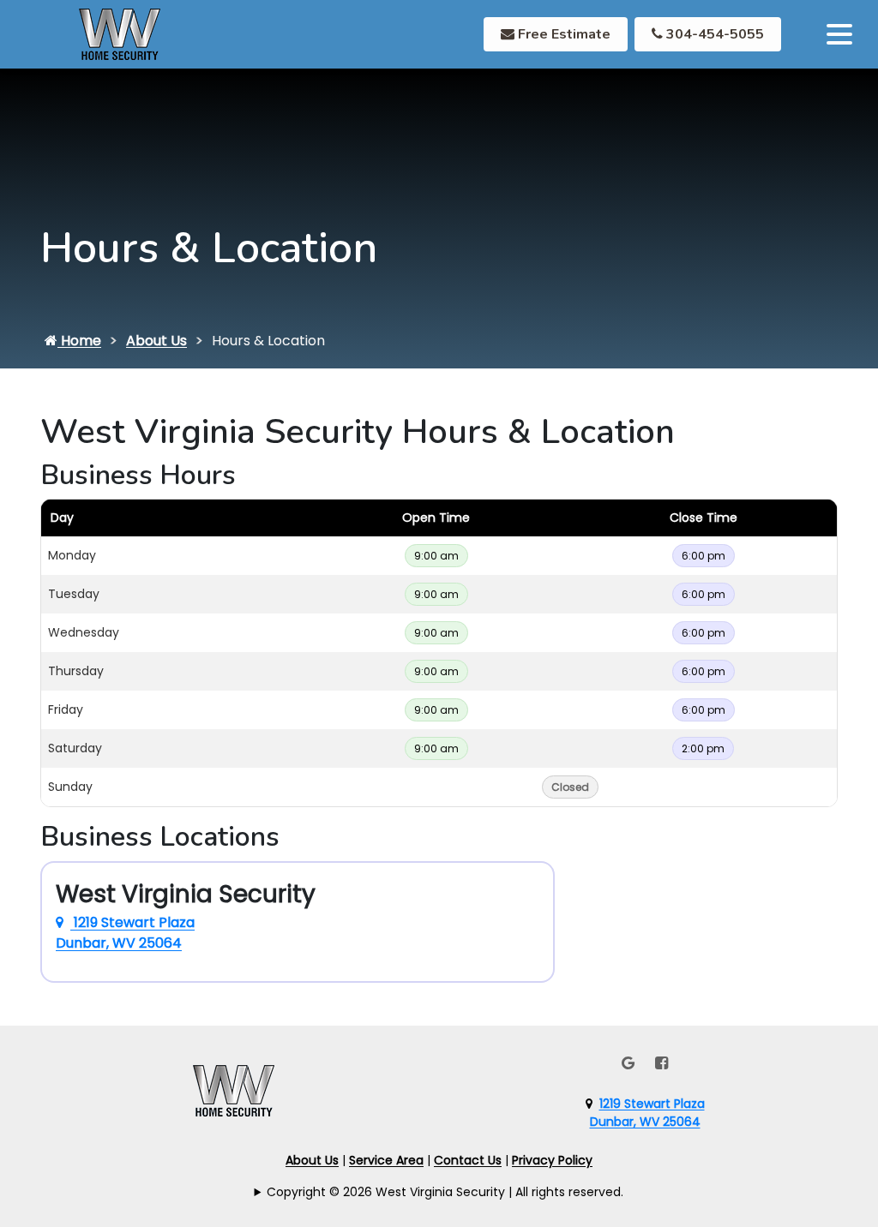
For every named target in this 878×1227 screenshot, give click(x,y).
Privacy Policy (552, 1160)
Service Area (386, 1160)
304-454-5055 (713, 34)
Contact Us (468, 1160)
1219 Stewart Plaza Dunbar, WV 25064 (125, 933)
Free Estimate (562, 34)
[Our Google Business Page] (628, 1063)
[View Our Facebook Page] (661, 1063)
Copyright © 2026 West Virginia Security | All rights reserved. (445, 1191)
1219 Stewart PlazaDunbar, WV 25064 (647, 1112)
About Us (156, 340)
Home (79, 340)
